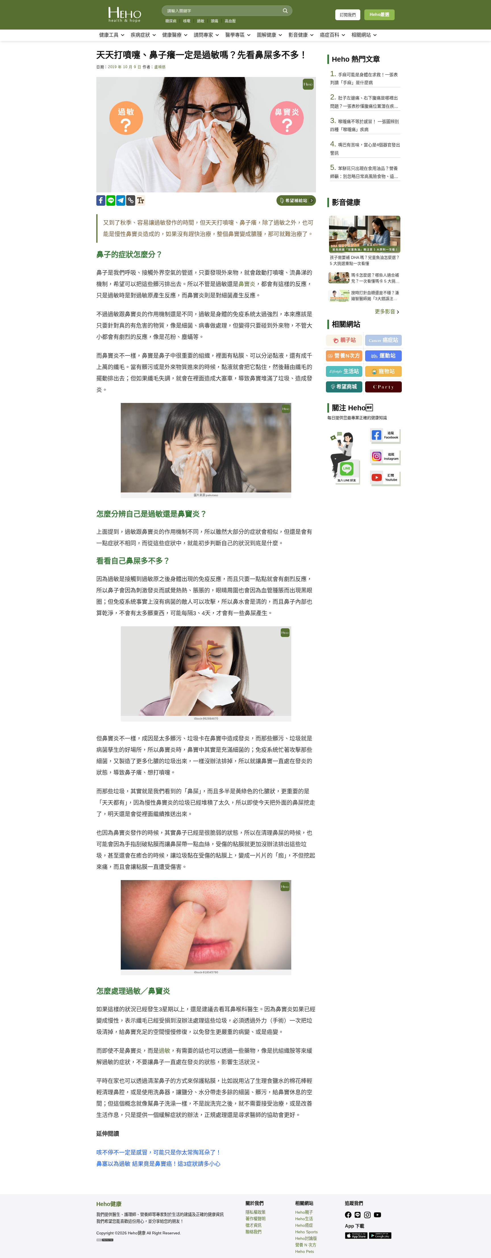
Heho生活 (304, 1219)
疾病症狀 (140, 35)
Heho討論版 (306, 1238)
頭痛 (214, 21)
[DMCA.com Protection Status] (104, 1239)
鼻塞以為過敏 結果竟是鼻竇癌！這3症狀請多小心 (158, 1164)
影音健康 (298, 35)
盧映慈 (160, 67)
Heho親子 (304, 1212)
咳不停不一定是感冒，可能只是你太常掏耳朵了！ (158, 1152)
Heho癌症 (304, 1225)
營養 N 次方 (305, 1245)
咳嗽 (186, 21)
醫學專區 (235, 35)
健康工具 (108, 35)
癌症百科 (329, 35)
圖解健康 (266, 35)
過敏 (200, 21)
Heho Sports (306, 1232)
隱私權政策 (255, 1212)
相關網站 (361, 35)
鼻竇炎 (246, 284)
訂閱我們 (348, 15)
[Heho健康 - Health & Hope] (124, 15)
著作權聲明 (255, 1219)
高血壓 (230, 21)
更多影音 (386, 312)
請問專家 (203, 35)
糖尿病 (170, 21)
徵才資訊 (253, 1225)
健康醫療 (172, 35)
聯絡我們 (253, 1232)
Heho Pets (304, 1251)
